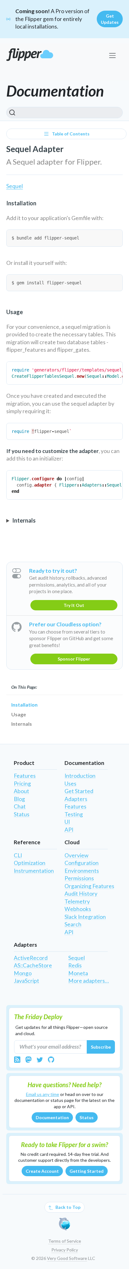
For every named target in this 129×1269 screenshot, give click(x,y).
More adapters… (88, 980)
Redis (75, 965)
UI (67, 822)
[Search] (64, 112)
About (21, 791)
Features (25, 775)
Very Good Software (67, 1258)
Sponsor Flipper (74, 658)
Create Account (42, 1171)
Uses (70, 783)
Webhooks (77, 909)
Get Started (78, 791)
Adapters (75, 799)
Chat (20, 806)
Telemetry (77, 901)
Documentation (52, 1117)
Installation (24, 705)
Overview (76, 855)
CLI (18, 855)
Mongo (23, 973)
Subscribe (101, 1047)
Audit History (80, 893)
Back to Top (67, 1207)
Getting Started (87, 1171)
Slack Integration (85, 917)
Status (21, 814)
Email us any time (42, 1094)
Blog (19, 799)
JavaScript (26, 980)
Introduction (79, 775)
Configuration (81, 863)
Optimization (29, 863)
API (68, 829)
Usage (18, 714)
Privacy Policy (64, 1249)
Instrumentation (34, 870)
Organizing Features (89, 886)
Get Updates (110, 19)
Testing (73, 814)
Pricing (22, 783)
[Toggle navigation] (112, 55)
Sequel (14, 186)
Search (72, 924)
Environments (81, 870)
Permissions (79, 878)
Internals (21, 724)
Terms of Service (64, 1241)
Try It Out (74, 605)
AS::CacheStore (33, 965)
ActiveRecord (31, 958)
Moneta (78, 973)
